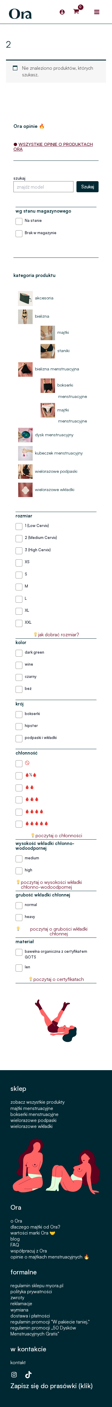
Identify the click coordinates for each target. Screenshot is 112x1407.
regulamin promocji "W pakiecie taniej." (50, 1322)
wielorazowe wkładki (31, 1126)
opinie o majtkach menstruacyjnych (46, 1257)
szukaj (19, 178)
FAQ (14, 1245)
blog (15, 1239)
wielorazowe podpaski (33, 1120)
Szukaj (87, 187)
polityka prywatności (31, 1291)
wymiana (19, 1310)
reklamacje (21, 1303)
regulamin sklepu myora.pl (36, 1285)
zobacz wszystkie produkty (37, 1102)
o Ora (16, 1221)
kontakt (18, 1362)
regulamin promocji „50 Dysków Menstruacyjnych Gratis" (43, 1331)
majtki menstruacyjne (31, 1108)
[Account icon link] (62, 12)
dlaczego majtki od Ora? (35, 1227)
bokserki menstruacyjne (34, 1114)
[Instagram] (14, 1374)
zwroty (17, 1297)
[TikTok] (28, 1374)
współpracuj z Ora (28, 1251)
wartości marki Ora (29, 1233)
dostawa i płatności (30, 1316)
